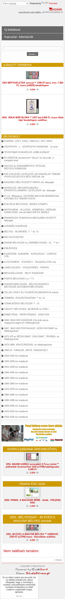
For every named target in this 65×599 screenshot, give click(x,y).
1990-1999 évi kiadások (16, 400)
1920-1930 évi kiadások (16, 361)
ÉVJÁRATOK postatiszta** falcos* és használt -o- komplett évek (29, 159)
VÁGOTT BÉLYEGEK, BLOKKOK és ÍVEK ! (26, 309)
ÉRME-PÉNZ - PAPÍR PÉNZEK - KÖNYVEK (26, 314)
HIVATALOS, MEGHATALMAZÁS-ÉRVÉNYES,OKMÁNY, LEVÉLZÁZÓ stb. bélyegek (30, 189)
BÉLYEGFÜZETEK (14, 237)
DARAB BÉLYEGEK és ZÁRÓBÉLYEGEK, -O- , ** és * (32, 242)
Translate (53, 3)
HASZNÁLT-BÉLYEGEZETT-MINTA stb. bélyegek (29, 182)
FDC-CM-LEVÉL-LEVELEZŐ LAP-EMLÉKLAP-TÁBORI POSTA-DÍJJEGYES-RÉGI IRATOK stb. (32, 175)
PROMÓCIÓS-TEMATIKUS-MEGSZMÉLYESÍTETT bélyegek (30, 219)
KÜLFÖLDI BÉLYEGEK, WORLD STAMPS (25, 204)
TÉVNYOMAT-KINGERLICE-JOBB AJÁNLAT (27, 152)
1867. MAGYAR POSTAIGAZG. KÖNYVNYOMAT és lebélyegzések (31, 329)
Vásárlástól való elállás (29, 12)
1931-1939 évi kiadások (16, 367)
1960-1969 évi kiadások (16, 383)
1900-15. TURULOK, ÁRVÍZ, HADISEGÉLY (26, 350)
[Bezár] (19, 596)
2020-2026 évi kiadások (16, 417)
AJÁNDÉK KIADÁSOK (15, 226)
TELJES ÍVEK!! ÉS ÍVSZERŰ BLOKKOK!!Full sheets (31, 292)
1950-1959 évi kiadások (16, 378)
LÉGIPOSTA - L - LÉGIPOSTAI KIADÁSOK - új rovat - (31, 146)
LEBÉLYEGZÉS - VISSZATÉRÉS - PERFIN (26, 267)
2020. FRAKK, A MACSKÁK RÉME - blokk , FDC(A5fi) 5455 (32, 501)
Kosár (57, 9)
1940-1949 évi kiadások (16, 372)
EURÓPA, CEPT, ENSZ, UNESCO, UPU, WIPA (28, 141)
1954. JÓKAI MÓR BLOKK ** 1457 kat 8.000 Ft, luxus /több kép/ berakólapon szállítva (32, 118)
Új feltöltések (12, 29)
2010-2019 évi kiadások (16, 411)
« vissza (58, 560)
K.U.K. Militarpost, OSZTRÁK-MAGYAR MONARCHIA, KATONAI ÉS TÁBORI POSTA (32, 197)
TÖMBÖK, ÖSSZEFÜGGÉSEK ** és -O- (24, 298)
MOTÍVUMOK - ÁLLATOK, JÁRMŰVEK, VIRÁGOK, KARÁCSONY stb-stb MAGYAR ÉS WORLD (30, 211)
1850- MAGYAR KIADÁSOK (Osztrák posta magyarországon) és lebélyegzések (26, 321)
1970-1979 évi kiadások (16, 389)
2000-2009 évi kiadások (16, 405)
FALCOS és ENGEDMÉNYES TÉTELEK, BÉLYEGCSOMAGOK (25, 167)
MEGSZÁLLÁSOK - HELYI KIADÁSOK (24, 273)
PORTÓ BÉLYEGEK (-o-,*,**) (19, 278)
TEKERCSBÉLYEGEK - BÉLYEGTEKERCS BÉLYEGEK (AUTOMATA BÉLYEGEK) (26, 285)
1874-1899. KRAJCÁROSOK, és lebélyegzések (28, 344)
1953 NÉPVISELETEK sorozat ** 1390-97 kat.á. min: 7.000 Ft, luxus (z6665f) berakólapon (32, 84)
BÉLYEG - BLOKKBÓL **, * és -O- (21, 231)
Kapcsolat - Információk (18, 36)
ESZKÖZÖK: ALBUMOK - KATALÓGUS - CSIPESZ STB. (30, 255)
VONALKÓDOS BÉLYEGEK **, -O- (22, 303)
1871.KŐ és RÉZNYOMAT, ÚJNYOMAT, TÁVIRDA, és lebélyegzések (31, 337)
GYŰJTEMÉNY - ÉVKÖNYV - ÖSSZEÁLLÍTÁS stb (30, 262)
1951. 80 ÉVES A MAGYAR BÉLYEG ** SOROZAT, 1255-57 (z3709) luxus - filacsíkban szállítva (32, 535)
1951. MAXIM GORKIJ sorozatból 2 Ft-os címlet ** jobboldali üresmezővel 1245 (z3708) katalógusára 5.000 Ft (32, 467)
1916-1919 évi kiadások (16, 355)
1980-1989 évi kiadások (16, 394)
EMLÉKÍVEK (10, 248)
